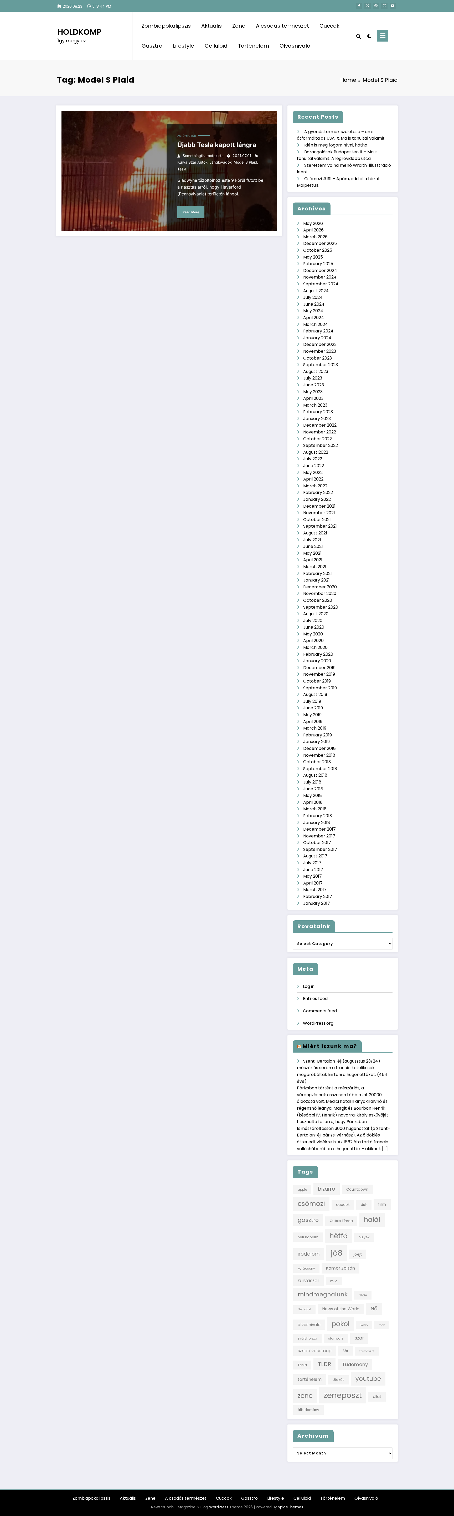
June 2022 (313, 466)
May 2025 (313, 257)
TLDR (324, 1364)
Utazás (338, 1379)
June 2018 (313, 789)
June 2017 (313, 870)
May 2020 (313, 634)
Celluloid (216, 45)
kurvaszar (308, 1280)
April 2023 (313, 398)
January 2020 (317, 661)
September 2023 (320, 365)
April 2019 (312, 722)
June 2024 (313, 304)
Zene (238, 25)
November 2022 (319, 432)
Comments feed (320, 1011)
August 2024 (316, 291)
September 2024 (320, 284)
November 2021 (319, 513)
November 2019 (319, 674)
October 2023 (317, 358)
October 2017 (317, 843)
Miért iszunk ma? (330, 1046)
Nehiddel (304, 1309)
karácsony (306, 1268)
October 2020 (317, 600)
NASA (363, 1295)
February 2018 (317, 816)
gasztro (308, 1220)
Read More (191, 212)
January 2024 (317, 338)
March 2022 (315, 486)
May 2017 (312, 876)
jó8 (337, 1252)
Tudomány (355, 1364)
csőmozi (311, 1203)
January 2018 (316, 823)
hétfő (338, 1236)
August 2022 (315, 452)
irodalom (309, 1253)
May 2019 (312, 715)
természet (366, 1351)
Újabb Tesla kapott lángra (216, 145)
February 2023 (318, 412)
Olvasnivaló (295, 45)
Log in (308, 986)
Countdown (357, 1189)
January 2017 (316, 903)
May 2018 (312, 795)
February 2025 (318, 264)
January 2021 (316, 580)
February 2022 (318, 492)
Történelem (253, 45)
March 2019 (314, 728)
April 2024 (313, 318)
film (382, 1204)
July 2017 (312, 863)
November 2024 (320, 277)
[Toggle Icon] (382, 36)
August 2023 (315, 371)
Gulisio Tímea (341, 1220)
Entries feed (315, 998)
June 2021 (313, 546)
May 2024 (313, 311)
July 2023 (312, 378)
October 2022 (317, 439)
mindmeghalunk (323, 1294)
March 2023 (315, 405)
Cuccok (329, 25)
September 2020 (320, 607)
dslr (364, 1204)
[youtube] (393, 6)
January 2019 (316, 742)
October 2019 (317, 681)
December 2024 (320, 270)
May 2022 (313, 472)
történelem (310, 1379)
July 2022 (312, 459)
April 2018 (313, 802)
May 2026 (313, 223)
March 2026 (315, 237)
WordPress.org (318, 1023)
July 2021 (312, 540)
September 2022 (320, 445)
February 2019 (317, 735)
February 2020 (318, 654)
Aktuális (211, 25)
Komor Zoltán (340, 1268)
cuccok (343, 1204)
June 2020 (313, 627)
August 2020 (315, 614)
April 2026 (313, 230)
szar (359, 1338)
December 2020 (320, 587)
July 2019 (312, 701)
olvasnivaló (309, 1325)
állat (377, 1396)
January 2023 (317, 419)
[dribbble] (376, 6)
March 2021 (314, 567)
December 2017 (319, 829)
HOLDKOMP (79, 32)
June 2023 (313, 385)
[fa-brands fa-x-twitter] (367, 6)
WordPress (218, 1507)
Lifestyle (183, 45)
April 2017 (313, 883)
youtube (368, 1378)
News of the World (340, 1309)
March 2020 (315, 647)
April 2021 (312, 560)
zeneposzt (343, 1395)
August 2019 (315, 694)
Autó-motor (186, 135)
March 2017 (315, 890)
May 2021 (312, 553)
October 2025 (317, 250)
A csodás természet (282, 25)
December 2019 (319, 668)
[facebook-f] (359, 6)
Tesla (181, 169)
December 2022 (320, 425)
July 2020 (312, 621)
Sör (345, 1350)
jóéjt (358, 1254)
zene (305, 1395)
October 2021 (317, 520)
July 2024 (313, 297)
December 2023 (320, 344)
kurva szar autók (192, 162)
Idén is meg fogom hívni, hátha (335, 145)
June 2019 (313, 708)
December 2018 (319, 748)
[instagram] (384, 6)
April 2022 (313, 479)
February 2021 (317, 573)
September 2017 (320, 849)
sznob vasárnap (315, 1351)
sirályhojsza (307, 1338)
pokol (340, 1323)
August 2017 (315, 856)
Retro (364, 1325)
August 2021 (315, 533)
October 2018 (317, 762)
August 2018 (315, 775)
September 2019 (320, 688)
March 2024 (315, 324)
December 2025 (320, 243)
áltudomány (308, 1409)
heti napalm (308, 1237)
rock (382, 1325)
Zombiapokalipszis (166, 25)
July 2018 (312, 782)
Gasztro (152, 45)
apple (302, 1189)
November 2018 (319, 755)
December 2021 (319, 506)
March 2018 (315, 809)
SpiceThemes (290, 1507)
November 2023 (319, 351)
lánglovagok (220, 162)
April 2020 (313, 641)
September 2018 (320, 769)
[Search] (358, 36)
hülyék (364, 1237)
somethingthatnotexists (203, 155)
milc (333, 1281)
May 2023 (313, 392)
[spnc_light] (369, 35)
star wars (336, 1338)
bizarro (326, 1188)
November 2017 (319, 836)
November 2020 (319, 593)
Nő (374, 1308)
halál (372, 1219)
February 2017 (317, 896)
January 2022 (317, 499)
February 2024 (318, 331)
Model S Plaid (245, 162)
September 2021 (320, 526)
